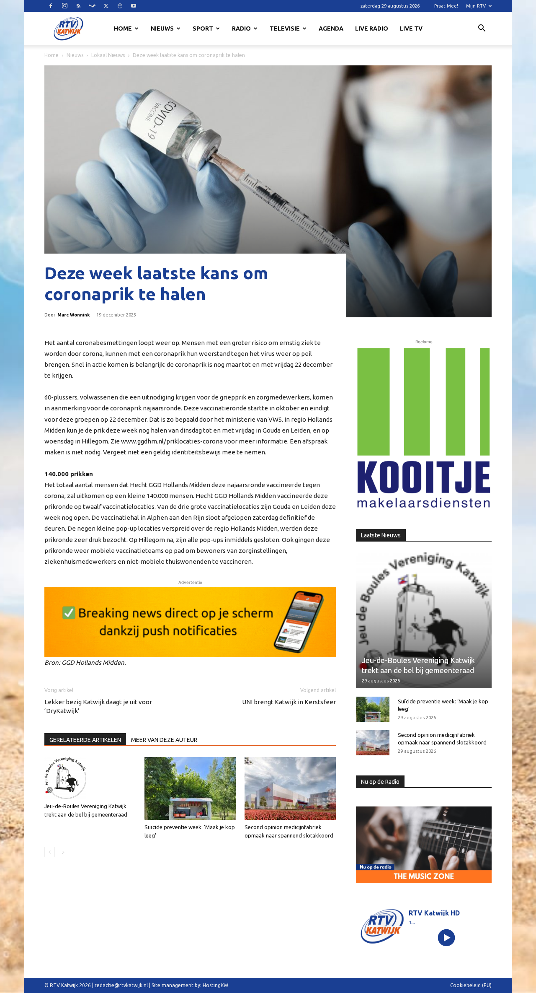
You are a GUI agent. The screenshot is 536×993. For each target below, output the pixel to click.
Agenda (331, 28)
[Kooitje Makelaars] (424, 428)
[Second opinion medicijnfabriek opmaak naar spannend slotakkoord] (290, 788)
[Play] (446, 937)
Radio (241, 28)
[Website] (119, 6)
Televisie (285, 28)
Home (123, 28)
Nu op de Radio (380, 781)
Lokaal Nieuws (108, 55)
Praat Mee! (446, 5)
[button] (482, 29)
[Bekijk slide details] (190, 622)
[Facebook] (50, 6)
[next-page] (63, 852)
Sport (203, 28)
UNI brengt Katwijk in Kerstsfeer (289, 701)
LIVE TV (411, 28)
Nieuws (162, 28)
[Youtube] (133, 6)
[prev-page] (49, 852)
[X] (106, 6)
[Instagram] (64, 6)
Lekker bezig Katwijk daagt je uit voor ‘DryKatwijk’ (98, 706)
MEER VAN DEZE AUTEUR (164, 739)
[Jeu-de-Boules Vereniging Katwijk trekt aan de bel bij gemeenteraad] (90, 778)
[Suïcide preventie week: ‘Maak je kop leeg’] (190, 788)
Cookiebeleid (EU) (471, 985)
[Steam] (92, 6)
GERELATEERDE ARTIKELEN (85, 739)
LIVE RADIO (371, 28)
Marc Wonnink (73, 314)
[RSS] (78, 6)
